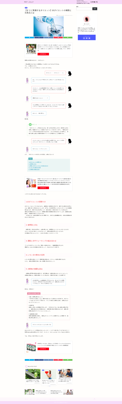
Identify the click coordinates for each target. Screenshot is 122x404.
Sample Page (80, 0)
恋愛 (26, 7)
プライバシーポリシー (82, 2)
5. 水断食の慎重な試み (34, 169)
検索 (77, 6)
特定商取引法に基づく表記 (83, 3)
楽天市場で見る (43, 54)
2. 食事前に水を (32, 164)
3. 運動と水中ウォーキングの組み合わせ (38, 165)
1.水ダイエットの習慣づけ (35, 162)
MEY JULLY (29, 2)
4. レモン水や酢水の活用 (35, 167)
